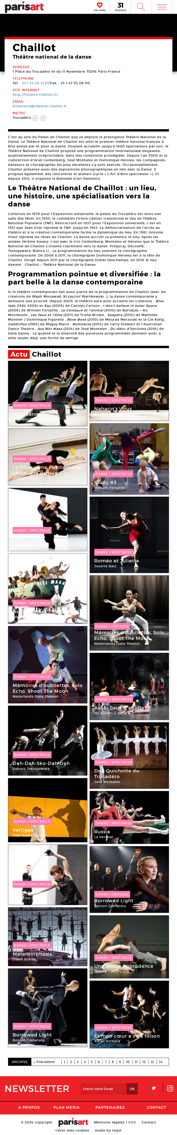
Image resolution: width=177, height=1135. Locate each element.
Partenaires (110, 1107)
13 (152, 1062)
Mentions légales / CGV (115, 1122)
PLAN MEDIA (66, 1107)
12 (144, 1062)
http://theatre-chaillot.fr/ (35, 95)
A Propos (29, 1107)
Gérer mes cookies (72, 1130)
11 (136, 1062)
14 (160, 1062)
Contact (156, 1107)
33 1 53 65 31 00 (36, 83)
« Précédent (44, 1062)
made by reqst (108, 1130)
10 (128, 1062)
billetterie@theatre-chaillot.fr (40, 106)
